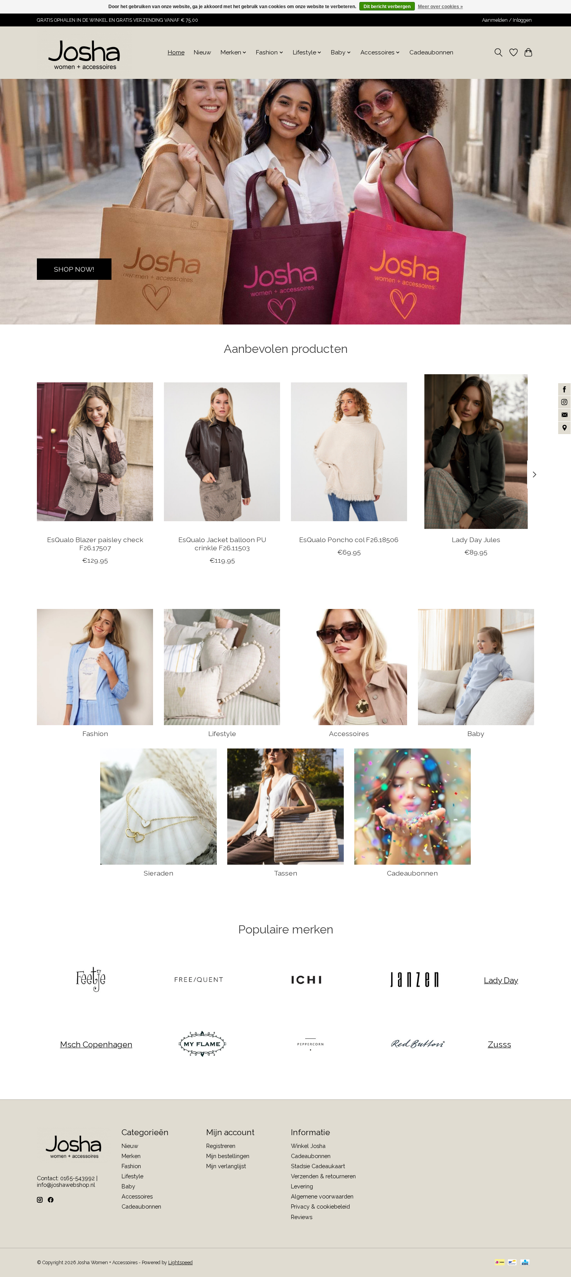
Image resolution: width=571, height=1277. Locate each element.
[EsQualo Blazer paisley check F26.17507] (95, 451)
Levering (302, 1186)
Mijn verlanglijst (226, 1166)
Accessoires (349, 733)
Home (176, 52)
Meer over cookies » (440, 6)
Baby (475, 733)
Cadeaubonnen (431, 52)
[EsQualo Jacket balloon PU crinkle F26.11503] (222, 451)
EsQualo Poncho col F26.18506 (349, 539)
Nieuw (202, 52)
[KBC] (525, 1263)
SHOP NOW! (74, 269)
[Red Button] (418, 1044)
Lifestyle (222, 733)
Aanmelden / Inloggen (507, 20)
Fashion (95, 733)
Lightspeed (180, 1262)
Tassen (285, 873)
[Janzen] (414, 980)
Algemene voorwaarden (322, 1196)
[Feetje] (90, 980)
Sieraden (158, 873)
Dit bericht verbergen (387, 6)
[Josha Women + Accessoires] (84, 52)
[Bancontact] (512, 1263)
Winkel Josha (308, 1146)
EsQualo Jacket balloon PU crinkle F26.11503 (222, 543)
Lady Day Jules (476, 539)
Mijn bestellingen (227, 1156)
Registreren (220, 1146)
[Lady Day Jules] (476, 451)
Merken (131, 1156)
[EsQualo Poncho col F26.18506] (349, 451)
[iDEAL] (500, 1263)
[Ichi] (306, 980)
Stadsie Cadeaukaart (318, 1166)
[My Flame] (202, 1044)
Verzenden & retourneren (323, 1176)
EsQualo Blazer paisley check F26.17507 (95, 543)
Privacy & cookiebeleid (320, 1206)
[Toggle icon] (498, 52)
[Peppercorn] (310, 1044)
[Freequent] (198, 980)
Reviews (301, 1217)
